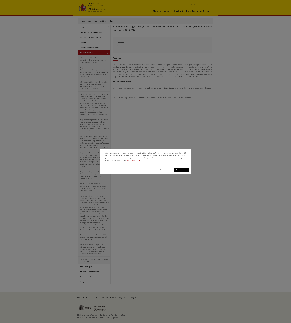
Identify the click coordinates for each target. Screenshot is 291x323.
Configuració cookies (165, 170)
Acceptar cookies (181, 170)
